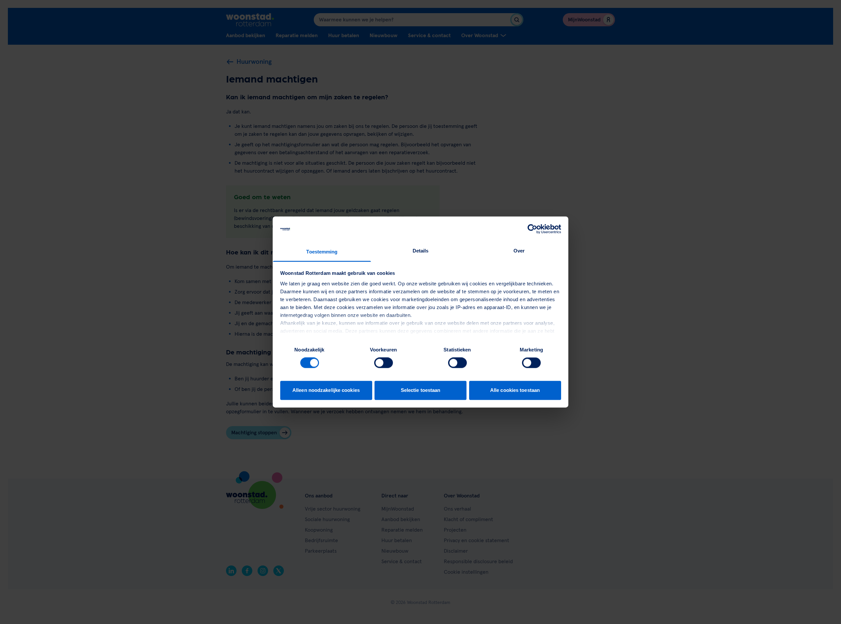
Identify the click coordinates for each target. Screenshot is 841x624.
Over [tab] (519, 250)
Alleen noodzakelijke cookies (326, 390)
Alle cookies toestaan (515, 390)
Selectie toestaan (421, 390)
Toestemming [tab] (321, 251)
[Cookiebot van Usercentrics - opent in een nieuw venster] (532, 229)
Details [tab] (421, 250)
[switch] (383, 363)
